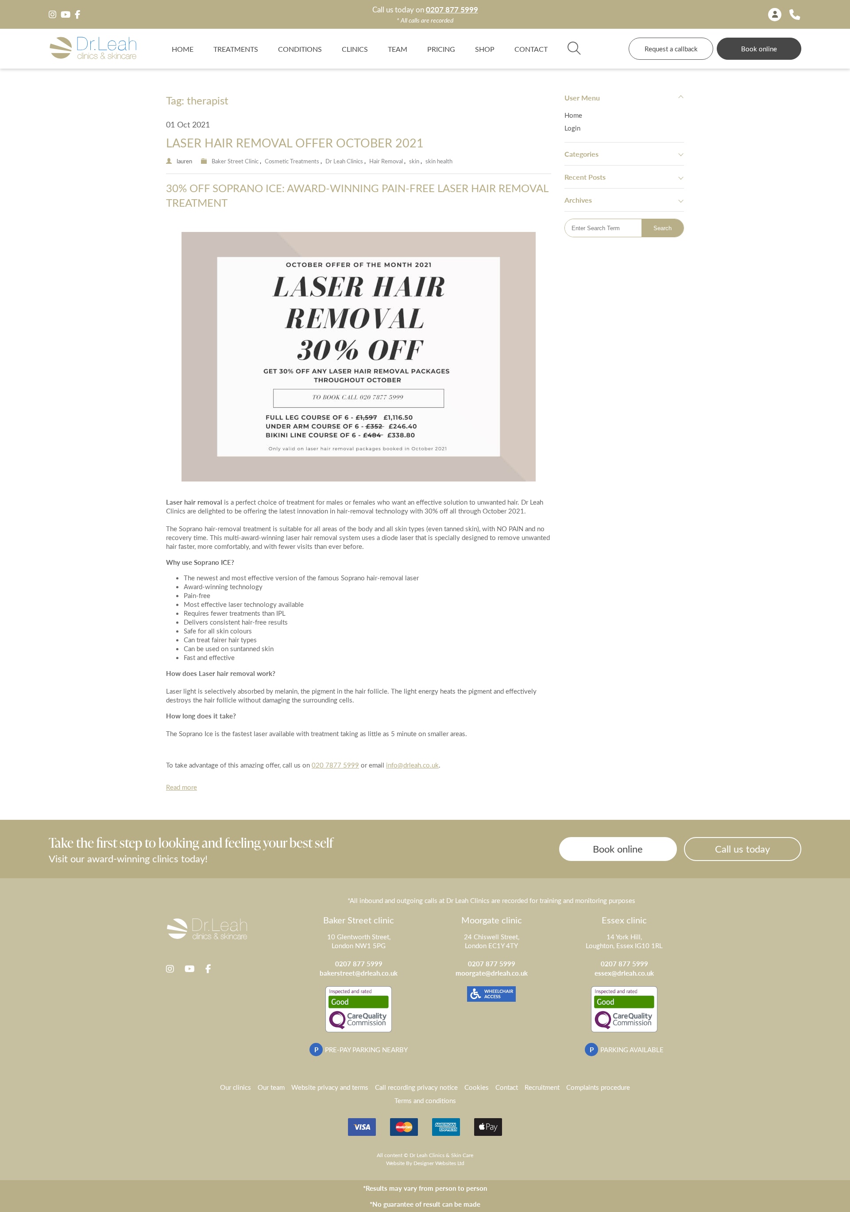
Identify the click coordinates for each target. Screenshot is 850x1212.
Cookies (476, 1087)
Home (182, 49)
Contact (531, 49)
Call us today (742, 848)
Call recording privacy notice (416, 1087)
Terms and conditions (425, 1100)
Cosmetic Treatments (292, 161)
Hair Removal (386, 161)
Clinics (355, 49)
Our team (271, 1087)
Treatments (235, 49)
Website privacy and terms (329, 1087)
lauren (184, 161)
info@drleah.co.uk (412, 764)
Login (572, 128)
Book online (759, 48)
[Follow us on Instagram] (52, 14)
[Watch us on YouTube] (65, 14)
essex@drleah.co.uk (624, 972)
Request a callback (671, 48)
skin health (438, 161)
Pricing (441, 49)
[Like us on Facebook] (77, 14)
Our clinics (235, 1087)
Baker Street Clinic (235, 161)
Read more (181, 787)
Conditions (300, 49)
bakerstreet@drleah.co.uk (359, 972)
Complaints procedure (598, 1087)
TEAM (397, 49)
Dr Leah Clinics (344, 161)
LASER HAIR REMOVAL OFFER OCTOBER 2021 (295, 142)
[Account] (774, 14)
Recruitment (542, 1087)
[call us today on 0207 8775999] (794, 14)
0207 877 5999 (452, 9)
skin (414, 161)
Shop (485, 49)
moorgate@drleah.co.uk (492, 972)
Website (395, 1162)
